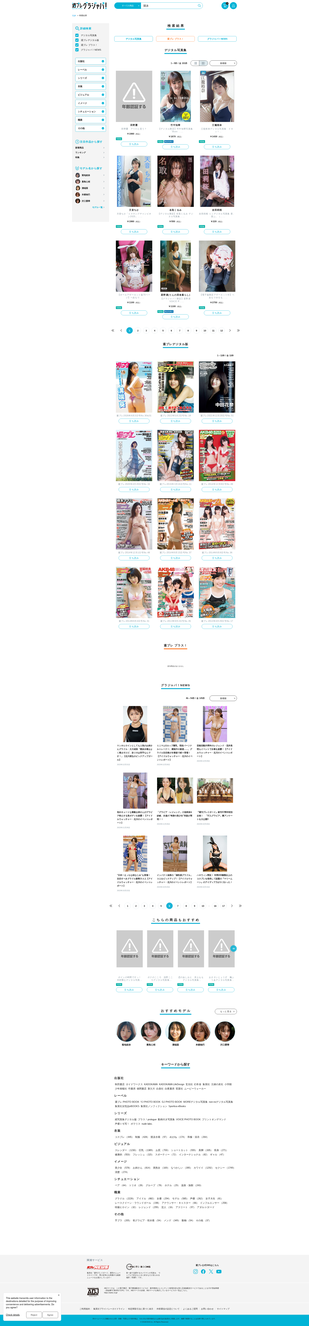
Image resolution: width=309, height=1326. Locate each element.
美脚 (206, 1150)
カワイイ (204, 1167)
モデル (180, 1198)
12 (221, 330)
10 (205, 330)
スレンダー (126, 1150)
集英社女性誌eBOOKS (127, 1106)
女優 (164, 1198)
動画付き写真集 (166, 1119)
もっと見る (226, 1011)
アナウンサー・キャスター (180, 1202)
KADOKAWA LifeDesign (171, 1084)
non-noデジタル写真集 (221, 1101)
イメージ (82, 103)
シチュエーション (87, 111)
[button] (233, 948)
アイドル (145, 1198)
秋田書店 (120, 1084)
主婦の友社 (217, 1084)
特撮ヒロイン (126, 1207)
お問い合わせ (207, 1309)
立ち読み (134, 144)
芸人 (167, 1207)
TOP (74, 16)
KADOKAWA (151, 1084)
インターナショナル (194, 1154)
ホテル (172, 1185)
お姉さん (142, 1167)
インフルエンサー (214, 1202)
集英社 (206, 1084)
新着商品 (79, 147)
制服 (142, 1137)
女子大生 (214, 1198)
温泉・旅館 (192, 1185)
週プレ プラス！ (89, 45)
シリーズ (82, 78)
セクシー (225, 1167)
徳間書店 (141, 1088)
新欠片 (151, 1088)
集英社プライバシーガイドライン (109, 1309)
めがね (178, 1137)
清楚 (122, 1172)
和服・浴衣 (198, 1137)
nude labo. (147, 1123)
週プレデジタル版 (90, 40)
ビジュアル (83, 94)
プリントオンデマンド (214, 1119)
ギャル (217, 1154)
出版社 (81, 61)
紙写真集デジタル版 (126, 1119)
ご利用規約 (85, 1309)
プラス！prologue (147, 1119)
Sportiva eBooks (177, 1106)
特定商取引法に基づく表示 (140, 1309)
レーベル (82, 69)
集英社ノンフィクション (154, 1106)
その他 (81, 128)
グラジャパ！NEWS (91, 49)
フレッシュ (143, 1154)
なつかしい (181, 1167)
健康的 (123, 1154)
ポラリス (135, 1123)
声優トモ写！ (122, 1123)
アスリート (186, 1207)
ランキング (80, 152)
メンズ (172, 1220)
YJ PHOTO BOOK (150, 1101)
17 (223, 906)
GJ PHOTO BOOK (172, 1101)
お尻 (163, 1150)
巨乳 (146, 1150)
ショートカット (184, 1150)
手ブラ (123, 1220)
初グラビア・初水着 (148, 1220)
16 (215, 906)
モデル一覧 (97, 207)
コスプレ (124, 1137)
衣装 (80, 86)
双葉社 (179, 1088)
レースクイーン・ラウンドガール (137, 1202)
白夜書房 (169, 1088)
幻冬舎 (197, 1084)
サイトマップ (223, 1309)
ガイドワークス (134, 1084)
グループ (154, 1185)
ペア (121, 1185)
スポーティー (166, 1154)
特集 (77, 157)
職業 (80, 120)
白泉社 (160, 1088)
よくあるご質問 (190, 1309)
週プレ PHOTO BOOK (127, 1101)
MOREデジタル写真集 (195, 1101)
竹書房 (132, 1088)
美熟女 (161, 1167)
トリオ (136, 1185)
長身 (221, 1150)
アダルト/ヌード (206, 1207)
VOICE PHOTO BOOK (188, 1119)
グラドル (125, 1198)
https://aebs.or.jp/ (110, 1293)
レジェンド (149, 1207)
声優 (197, 1198)
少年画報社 (121, 1088)
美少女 (123, 1167)
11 (213, 330)
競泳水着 (159, 1137)
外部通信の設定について (168, 1309)
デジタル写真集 (89, 35)
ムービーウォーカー (195, 1088)
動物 (188, 1220)
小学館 (228, 1084)
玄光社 (189, 1084)
